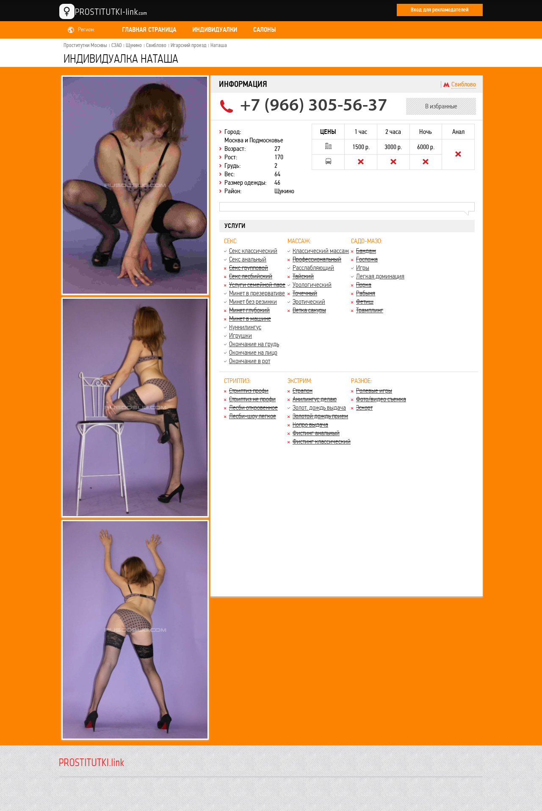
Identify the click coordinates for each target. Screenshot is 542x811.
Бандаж (366, 251)
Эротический (309, 301)
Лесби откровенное (253, 407)
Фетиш (364, 301)
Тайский (303, 276)
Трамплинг (369, 310)
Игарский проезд (188, 45)
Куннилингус (245, 327)
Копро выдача (310, 424)
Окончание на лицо (253, 352)
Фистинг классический (322, 441)
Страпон (302, 390)
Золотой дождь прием (320, 416)
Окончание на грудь (254, 344)
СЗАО (116, 45)
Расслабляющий (313, 268)
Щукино (134, 45)
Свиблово (156, 45)
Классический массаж (321, 251)
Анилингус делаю (315, 399)
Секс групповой (248, 268)
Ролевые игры (374, 390)
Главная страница (149, 29)
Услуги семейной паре (257, 285)
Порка (363, 285)
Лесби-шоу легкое (252, 416)
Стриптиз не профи (252, 399)
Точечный (305, 293)
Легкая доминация (380, 276)
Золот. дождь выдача (319, 407)
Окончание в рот (249, 361)
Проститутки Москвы (85, 45)
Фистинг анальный (316, 433)
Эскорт (364, 407)
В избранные (441, 106)
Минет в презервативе (257, 293)
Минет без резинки (253, 301)
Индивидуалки (214, 29)
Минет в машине (250, 318)
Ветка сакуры (309, 310)
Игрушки (240, 335)
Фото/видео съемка (381, 399)
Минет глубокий (249, 310)
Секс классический (253, 251)
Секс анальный (247, 259)
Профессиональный (317, 259)
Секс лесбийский (250, 276)
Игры (362, 268)
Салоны (264, 29)
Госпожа (367, 259)
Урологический (312, 285)
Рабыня (365, 293)
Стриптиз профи (248, 390)
